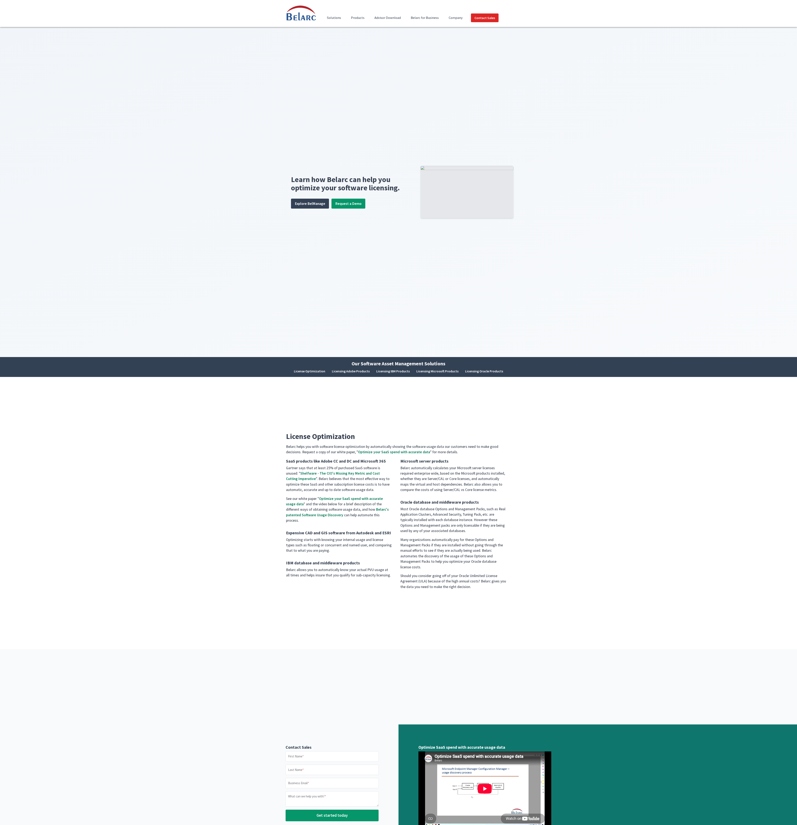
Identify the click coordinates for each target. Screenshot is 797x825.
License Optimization (309, 371)
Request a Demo (348, 203)
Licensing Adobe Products (351, 371)
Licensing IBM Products (393, 371)
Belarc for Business (425, 17)
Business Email (298, 783)
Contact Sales (484, 18)
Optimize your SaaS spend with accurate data (394, 452)
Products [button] (357, 17)
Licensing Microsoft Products (437, 371)
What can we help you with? (306, 796)
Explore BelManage (310, 203)
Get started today (332, 815)
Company (456, 17)
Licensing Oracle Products (484, 371)
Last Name (295, 770)
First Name (295, 756)
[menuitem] (334, 20)
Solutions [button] (334, 17)
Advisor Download (387, 17)
